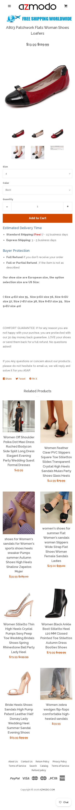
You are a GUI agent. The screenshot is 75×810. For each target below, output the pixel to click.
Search (33, 766)
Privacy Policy (60, 761)
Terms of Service (17, 766)
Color (6, 183)
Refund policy (39, 770)
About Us (13, 761)
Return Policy (42, 761)
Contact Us (26, 761)
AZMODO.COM (47, 789)
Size (5, 166)
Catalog (44, 766)
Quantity (8, 199)
